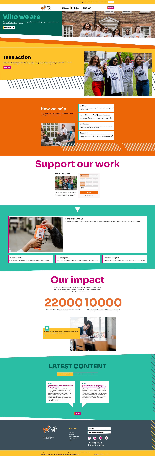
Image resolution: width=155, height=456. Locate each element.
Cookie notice (64, 452)
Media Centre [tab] (65, 374)
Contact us (104, 2)
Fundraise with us (74, 219)
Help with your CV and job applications (95, 115)
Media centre (97, 2)
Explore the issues (74, 436)
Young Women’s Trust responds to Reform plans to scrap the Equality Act (94, 386)
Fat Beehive (106, 454)
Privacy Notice (44, 452)
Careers (71, 434)
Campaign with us (16, 258)
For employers (81, 2)
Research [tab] (80, 374)
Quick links (73, 428)
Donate (111, 8)
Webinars (83, 106)
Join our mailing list (111, 258)
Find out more (9, 28)
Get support (65, 7)
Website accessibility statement (77, 452)
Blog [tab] (92, 374)
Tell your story (73, 438)
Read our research (87, 7)
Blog (92, 2)
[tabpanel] (77, 397)
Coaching (83, 133)
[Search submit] (109, 2)
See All (78, 413)
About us (87, 2)
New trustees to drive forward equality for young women (60, 386)
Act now (7, 67)
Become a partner (63, 258)
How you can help (75, 7)
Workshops (84, 124)
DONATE (91, 428)
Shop (70, 440)
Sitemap (88, 452)
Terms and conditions (54, 452)
